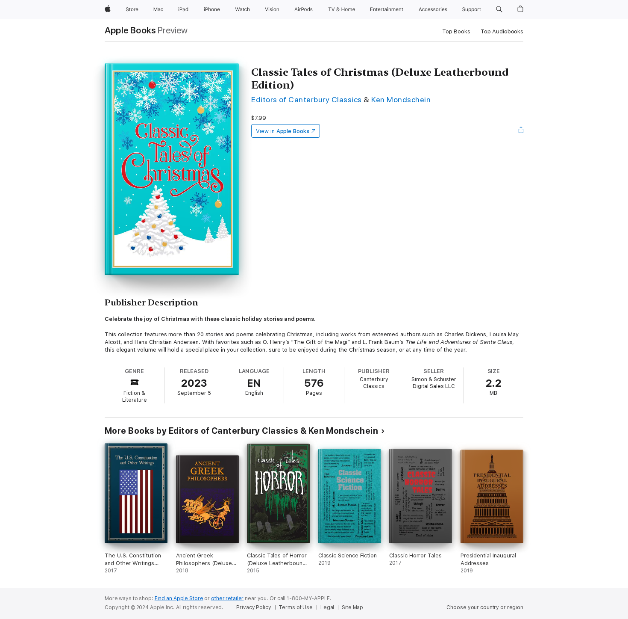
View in (282, 131)
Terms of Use (296, 607)
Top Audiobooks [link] (502, 31)
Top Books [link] (456, 31)
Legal (327, 607)
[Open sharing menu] (521, 131)
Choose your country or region (484, 607)
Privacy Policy (253, 607)
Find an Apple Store (179, 598)
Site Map (352, 607)
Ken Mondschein (401, 99)
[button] (499, 9)
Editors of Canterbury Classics (306, 99)
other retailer (227, 598)
